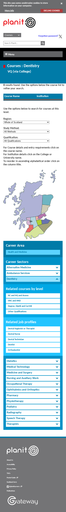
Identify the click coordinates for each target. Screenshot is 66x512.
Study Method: (11, 128)
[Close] (61, 3)
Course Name (12, 96)
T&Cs (8, 473)
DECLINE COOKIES (52, 11)
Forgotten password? (48, 36)
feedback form (12, 482)
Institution (43, 96)
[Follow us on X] (60, 36)
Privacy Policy (11, 469)
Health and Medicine (17, 252)
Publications (11, 491)
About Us (10, 460)
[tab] (33, 267)
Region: (7, 119)
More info (9, 11)
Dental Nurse (14, 334)
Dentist (11, 345)
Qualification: (10, 137)
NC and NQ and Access (18, 295)
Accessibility (11, 464)
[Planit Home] (19, 29)
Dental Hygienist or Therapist (21, 329)
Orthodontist (14, 350)
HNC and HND (14, 301)
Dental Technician (16, 339)
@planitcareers (14, 486)
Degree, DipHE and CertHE (20, 306)
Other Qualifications (17, 312)
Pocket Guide (11, 478)
